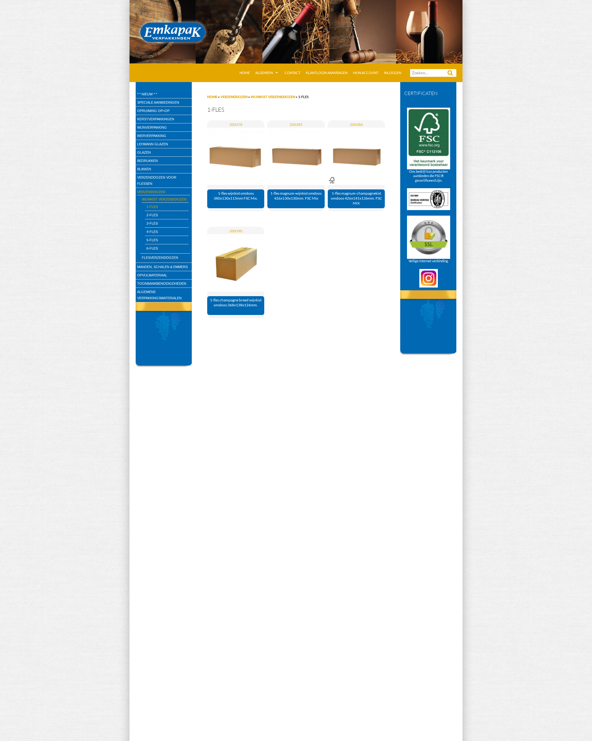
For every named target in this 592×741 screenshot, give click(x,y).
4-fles (152, 232)
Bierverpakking (151, 136)
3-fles (152, 223)
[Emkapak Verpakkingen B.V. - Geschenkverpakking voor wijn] (296, 31)
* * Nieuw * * (147, 94)
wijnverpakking (152, 127)
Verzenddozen (234, 97)
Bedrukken (147, 161)
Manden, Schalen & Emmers (162, 267)
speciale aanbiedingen (158, 102)
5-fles (152, 240)
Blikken (144, 169)
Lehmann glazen (152, 144)
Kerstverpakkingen (155, 119)
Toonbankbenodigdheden (161, 283)
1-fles (152, 207)
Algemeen (264, 73)
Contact (292, 73)
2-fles (152, 215)
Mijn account (365, 73)
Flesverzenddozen (160, 257)
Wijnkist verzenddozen (273, 97)
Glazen (144, 152)
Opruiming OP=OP (153, 111)
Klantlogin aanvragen (326, 73)
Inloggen (392, 73)
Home (245, 73)
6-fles (152, 248)
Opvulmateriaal (152, 275)
